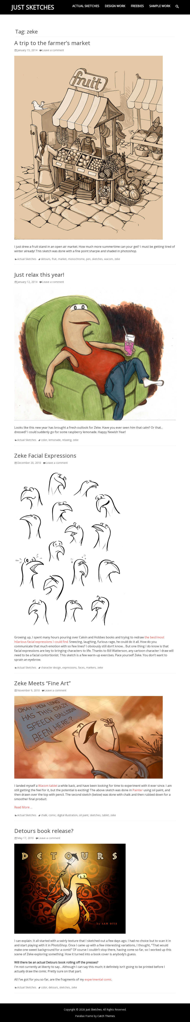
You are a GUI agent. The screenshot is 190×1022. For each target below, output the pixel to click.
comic (52, 815)
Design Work (115, 6)
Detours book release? (43, 831)
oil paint (84, 815)
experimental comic (98, 979)
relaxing (66, 440)
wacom (108, 259)
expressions (69, 667)
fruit (54, 259)
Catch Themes (106, 1016)
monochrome (76, 259)
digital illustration (67, 815)
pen (88, 259)
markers (91, 667)
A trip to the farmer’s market (52, 43)
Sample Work (159, 6)
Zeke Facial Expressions (45, 455)
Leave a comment (53, 50)
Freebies (137, 6)
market (62, 259)
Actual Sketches (85, 6)
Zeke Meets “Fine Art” (42, 683)
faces (81, 667)
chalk (44, 815)
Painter (137, 790)
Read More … (23, 807)
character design (51, 667)
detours (45, 259)
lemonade (55, 440)
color (44, 440)
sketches (97, 259)
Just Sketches (33, 7)
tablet (105, 815)
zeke (117, 259)
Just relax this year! (39, 274)
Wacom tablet (47, 786)
